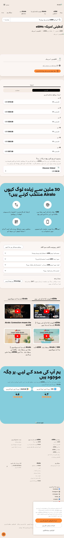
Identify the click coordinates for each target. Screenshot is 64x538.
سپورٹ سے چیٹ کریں (16, 444)
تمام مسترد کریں (48, 525)
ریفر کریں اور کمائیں (54, 454)
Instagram (55, 491)
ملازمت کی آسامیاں (36, 478)
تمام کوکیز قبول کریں (48, 521)
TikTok (56, 496)
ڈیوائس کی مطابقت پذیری (34, 447)
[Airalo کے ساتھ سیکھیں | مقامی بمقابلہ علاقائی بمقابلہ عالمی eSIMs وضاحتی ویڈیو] (17, 336)
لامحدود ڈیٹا (56, 444)
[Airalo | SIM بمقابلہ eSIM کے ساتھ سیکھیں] (46, 336)
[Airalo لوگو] (57, 5)
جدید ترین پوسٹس (55, 465)
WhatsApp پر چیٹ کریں (12, 281)
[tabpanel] (32, 120)
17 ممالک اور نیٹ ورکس (50, 65)
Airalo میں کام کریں (35, 480)
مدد (2, 12)
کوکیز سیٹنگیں (48, 530)
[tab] (32, 85)
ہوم (61, 12)
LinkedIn (55, 499)
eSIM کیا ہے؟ (37, 442)
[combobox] (32, 19)
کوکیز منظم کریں (10, 524)
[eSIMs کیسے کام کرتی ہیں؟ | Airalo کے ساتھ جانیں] (46, 311)
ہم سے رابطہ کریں (16, 447)
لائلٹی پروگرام (56, 457)
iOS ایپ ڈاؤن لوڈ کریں (45, 389)
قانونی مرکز (21, 524)
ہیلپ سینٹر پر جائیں (13, 247)
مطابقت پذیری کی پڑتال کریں (46, 71)
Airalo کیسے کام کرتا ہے (38, 12)
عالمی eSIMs (56, 447)
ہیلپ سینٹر (18, 442)
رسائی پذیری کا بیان (26, 527)
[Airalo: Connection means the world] (17, 311)
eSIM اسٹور (55, 12)
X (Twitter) (55, 494)
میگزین (9, 12)
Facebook (55, 489)
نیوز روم (38, 475)
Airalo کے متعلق (23, 12)
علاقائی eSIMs (47, 31)
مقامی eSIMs (56, 452)
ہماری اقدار (37, 470)
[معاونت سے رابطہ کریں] (4, 534)
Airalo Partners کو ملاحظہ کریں (16, 466)
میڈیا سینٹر (37, 473)
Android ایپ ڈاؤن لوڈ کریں (16, 389)
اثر (40, 468)
